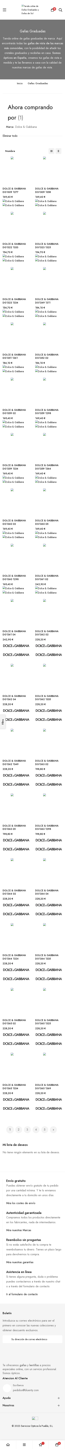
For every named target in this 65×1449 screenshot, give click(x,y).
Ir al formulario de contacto (22, 1294)
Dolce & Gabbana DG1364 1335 (47, 957)
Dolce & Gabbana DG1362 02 (47, 633)
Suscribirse (57, 1339)
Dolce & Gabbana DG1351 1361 (14, 356)
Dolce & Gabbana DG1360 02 (14, 522)
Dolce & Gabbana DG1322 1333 (14, 245)
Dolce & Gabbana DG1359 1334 (14, 467)
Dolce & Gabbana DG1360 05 (47, 522)
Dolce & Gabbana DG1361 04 (14, 633)
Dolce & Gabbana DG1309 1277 (14, 190)
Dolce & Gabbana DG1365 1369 (47, 1086)
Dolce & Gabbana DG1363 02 (47, 762)
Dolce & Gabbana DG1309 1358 (47, 190)
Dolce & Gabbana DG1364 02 (14, 892)
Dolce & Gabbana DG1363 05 (14, 827)
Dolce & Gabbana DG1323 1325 (47, 245)
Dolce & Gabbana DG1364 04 (47, 892)
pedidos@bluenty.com (26, 1390)
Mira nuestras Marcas (18, 1230)
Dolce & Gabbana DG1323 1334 (14, 301)
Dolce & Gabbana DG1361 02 (47, 577)
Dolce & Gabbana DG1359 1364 (47, 467)
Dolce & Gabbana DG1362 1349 (14, 762)
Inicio (20, 83)
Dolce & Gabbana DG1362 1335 (47, 697)
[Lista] (51, 151)
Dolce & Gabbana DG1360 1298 (14, 577)
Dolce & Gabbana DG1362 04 (14, 697)
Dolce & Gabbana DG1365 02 (14, 1022)
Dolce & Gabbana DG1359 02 (14, 411)
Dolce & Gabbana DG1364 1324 (14, 957)
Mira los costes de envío (20, 1203)
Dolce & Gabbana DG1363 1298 (47, 827)
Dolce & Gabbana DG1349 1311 (47, 301)
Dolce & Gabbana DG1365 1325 (47, 1022)
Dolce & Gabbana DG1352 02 (47, 356)
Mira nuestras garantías (19, 1262)
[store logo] (32, 9)
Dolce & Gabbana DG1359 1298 (47, 411)
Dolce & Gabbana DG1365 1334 (14, 1086)
